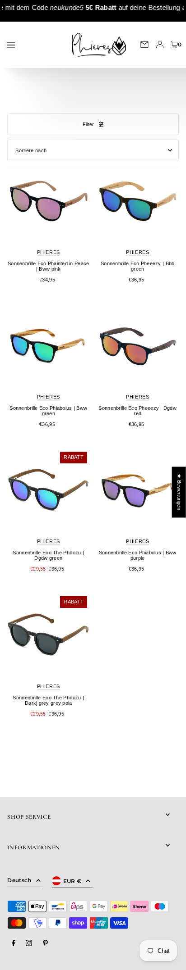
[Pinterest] (45, 943)
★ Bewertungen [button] (179, 492)
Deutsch (19, 880)
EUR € (72, 881)
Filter (88, 124)
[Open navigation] (32, 44)
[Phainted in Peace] (48, 201)
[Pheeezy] (138, 201)
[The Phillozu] (48, 490)
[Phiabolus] (48, 346)
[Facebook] (13, 943)
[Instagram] (29, 943)
